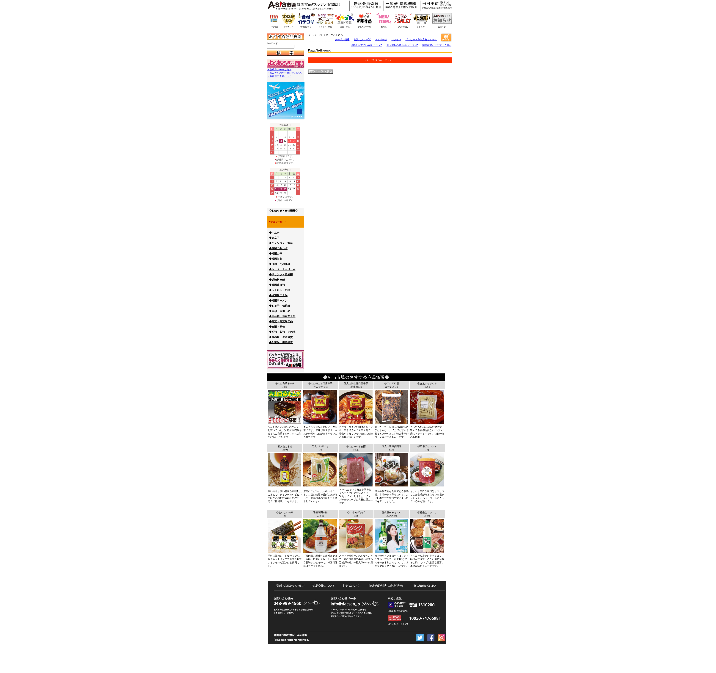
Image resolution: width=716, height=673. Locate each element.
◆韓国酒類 (275, 258)
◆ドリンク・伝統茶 (281, 274)
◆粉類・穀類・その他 (282, 332)
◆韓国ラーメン (278, 300)
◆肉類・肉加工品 (279, 311)
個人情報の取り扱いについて (402, 45)
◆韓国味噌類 (277, 285)
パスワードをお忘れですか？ (421, 39)
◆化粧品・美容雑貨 (281, 342)
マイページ (381, 39)
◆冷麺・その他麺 (279, 264)
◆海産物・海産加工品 (282, 316)
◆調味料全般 (277, 279)
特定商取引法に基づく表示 (436, 45)
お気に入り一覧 (362, 39)
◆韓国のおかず (278, 248)
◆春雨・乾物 (277, 326)
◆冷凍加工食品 (278, 295)
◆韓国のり (275, 253)
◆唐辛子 (274, 238)
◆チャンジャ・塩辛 (281, 243)
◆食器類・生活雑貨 (281, 337)
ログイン (396, 39)
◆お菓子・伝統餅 (279, 305)
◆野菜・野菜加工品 (281, 321)
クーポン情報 (342, 39)
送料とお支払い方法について (366, 45)
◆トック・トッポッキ (282, 269)
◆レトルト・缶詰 (279, 290)
